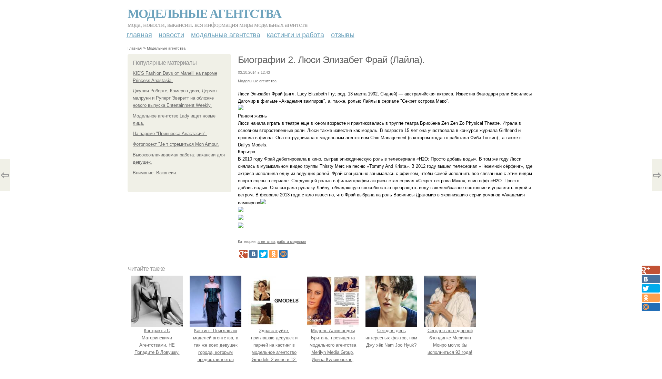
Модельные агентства (204, 13)
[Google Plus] (243, 254)
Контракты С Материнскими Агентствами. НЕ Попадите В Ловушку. (157, 341)
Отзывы (342, 35)
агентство (266, 241)
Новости (171, 35)
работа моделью (291, 241)
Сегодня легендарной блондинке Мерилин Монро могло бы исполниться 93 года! (450, 341)
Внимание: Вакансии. (155, 172)
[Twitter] (263, 254)
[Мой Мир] (283, 254)
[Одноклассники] (273, 254)
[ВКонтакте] (253, 254)
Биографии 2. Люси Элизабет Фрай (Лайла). (331, 59)
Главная (139, 35)
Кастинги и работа (295, 35)
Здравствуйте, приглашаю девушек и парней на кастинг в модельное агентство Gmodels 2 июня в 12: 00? (274, 348)
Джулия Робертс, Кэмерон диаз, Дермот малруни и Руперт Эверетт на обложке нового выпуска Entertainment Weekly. (175, 98)
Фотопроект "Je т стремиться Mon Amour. (176, 144)
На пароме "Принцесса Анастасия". (170, 133)
